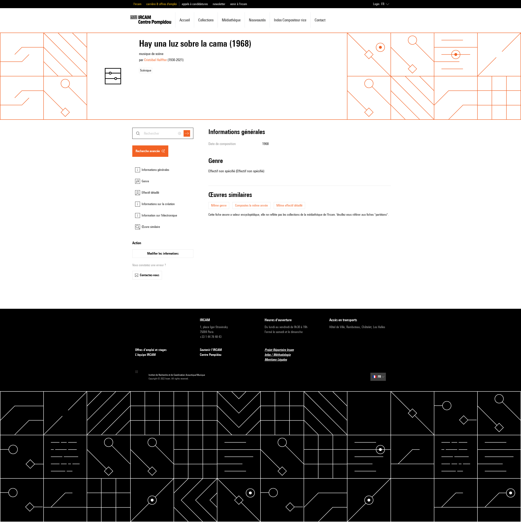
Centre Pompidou (210, 355)
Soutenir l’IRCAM (211, 350)
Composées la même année (251, 205)
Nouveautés (257, 20)
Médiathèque (231, 20)
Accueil (185, 20)
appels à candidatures (195, 4)
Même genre (219, 205)
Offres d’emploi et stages (151, 350)
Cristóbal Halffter (155, 60)
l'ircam (137, 4)
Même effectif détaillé (289, 205)
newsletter (219, 4)
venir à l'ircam (238, 4)
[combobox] (162, 133)
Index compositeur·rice (290, 20)
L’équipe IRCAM (145, 355)
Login (376, 4)
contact (320, 20)
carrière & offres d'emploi (161, 4)
